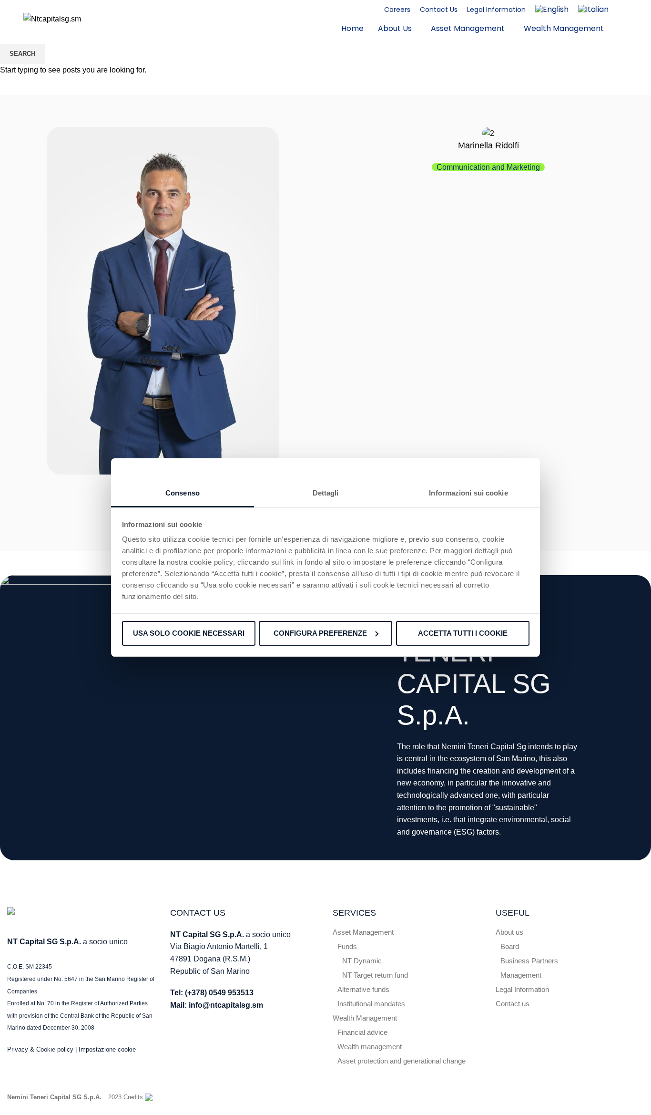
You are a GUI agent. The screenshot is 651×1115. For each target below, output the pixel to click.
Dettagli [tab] (326, 493)
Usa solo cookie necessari (188, 633)
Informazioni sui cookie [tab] (468, 493)
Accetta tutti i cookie (463, 633)
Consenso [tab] (182, 493)
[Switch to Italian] (593, 9)
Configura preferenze (320, 633)
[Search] (627, 19)
